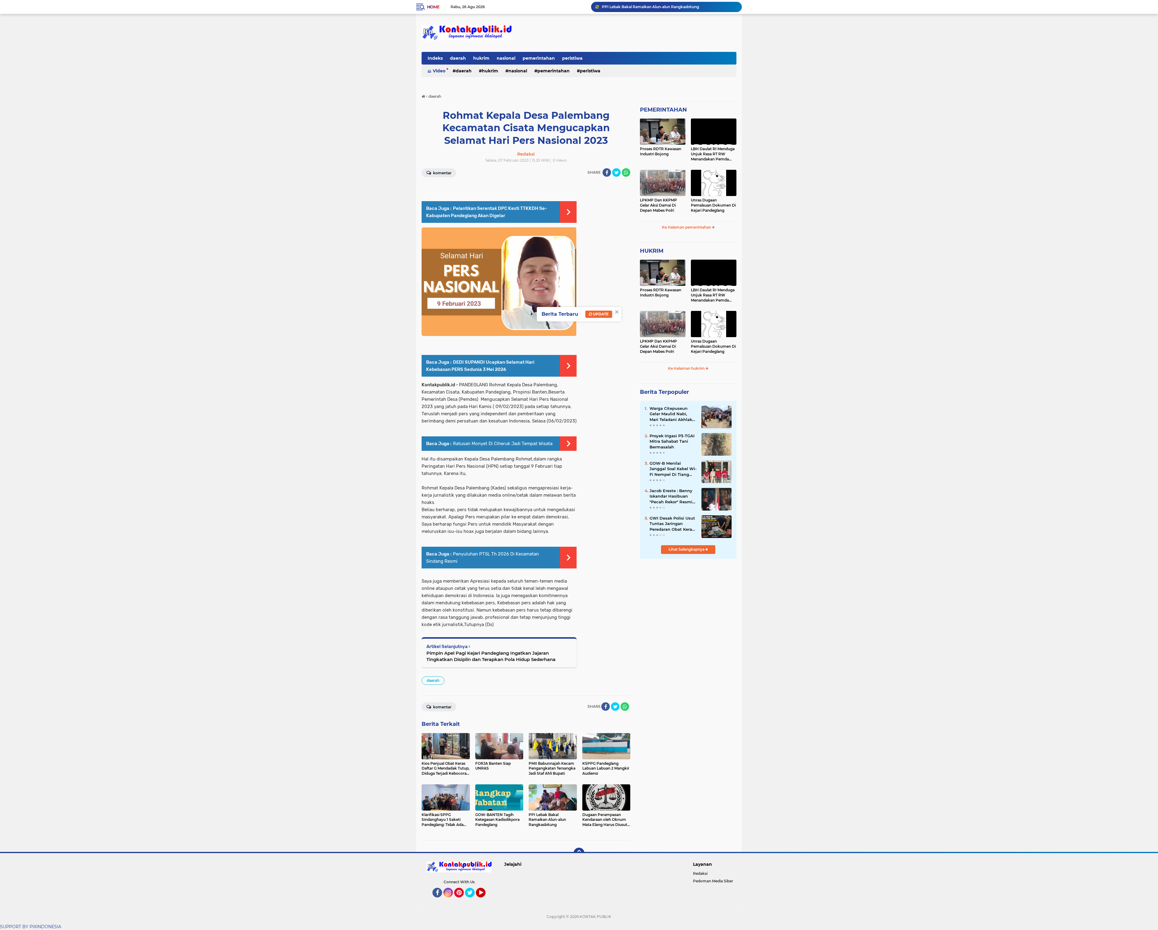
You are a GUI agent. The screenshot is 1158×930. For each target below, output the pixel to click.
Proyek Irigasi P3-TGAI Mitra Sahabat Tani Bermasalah (672, 441)
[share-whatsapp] (626, 172)
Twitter (472, 900)
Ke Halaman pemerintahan (687, 227)
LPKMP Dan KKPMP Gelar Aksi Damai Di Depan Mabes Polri (658, 205)
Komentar (441, 173)
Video (439, 71)
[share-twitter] (616, 172)
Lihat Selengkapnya (687, 549)
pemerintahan (539, 58)
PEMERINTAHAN (663, 109)
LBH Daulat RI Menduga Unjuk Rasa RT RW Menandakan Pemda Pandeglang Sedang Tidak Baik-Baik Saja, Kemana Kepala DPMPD (713, 154)
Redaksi (700, 873)
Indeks (435, 58)
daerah (458, 58)
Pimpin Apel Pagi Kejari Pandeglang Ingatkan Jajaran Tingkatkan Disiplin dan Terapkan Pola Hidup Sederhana (490, 656)
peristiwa (572, 58)
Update (600, 314)
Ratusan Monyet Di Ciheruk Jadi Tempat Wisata (502, 443)
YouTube (485, 900)
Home (433, 7)
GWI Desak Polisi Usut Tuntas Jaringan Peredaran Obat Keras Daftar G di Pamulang (672, 524)
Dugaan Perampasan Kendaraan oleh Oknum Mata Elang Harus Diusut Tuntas (669, 7)
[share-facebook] (607, 172)
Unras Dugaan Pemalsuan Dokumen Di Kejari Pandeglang (713, 205)
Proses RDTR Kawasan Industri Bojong (660, 151)
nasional (506, 58)
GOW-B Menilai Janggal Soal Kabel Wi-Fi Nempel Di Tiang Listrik (673, 469)
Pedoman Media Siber (713, 881)
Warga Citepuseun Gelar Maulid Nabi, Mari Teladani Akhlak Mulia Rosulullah (671, 414)
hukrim (481, 58)
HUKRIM (651, 251)
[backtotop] (579, 853)
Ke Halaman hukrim (687, 368)
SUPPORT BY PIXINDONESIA (30, 926)
